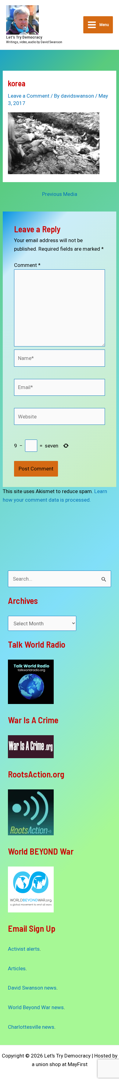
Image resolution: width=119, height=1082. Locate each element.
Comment (27, 265)
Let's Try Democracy (24, 36)
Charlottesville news (31, 1027)
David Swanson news (32, 988)
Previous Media (59, 194)
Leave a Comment (28, 96)
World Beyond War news (36, 1007)
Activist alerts (24, 949)
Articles (17, 968)
